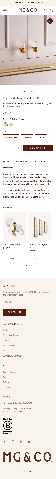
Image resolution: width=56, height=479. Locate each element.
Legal (5, 350)
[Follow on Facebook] (4, 441)
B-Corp (6, 382)
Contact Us (8, 340)
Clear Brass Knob (11, 244)
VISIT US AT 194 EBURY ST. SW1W (28, 2)
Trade (5, 377)
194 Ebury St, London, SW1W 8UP (18, 403)
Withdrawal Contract (12, 355)
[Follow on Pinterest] (20, 441)
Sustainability (9, 345)
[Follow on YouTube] (28, 441)
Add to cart (37, 147)
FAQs (5, 330)
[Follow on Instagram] (12, 441)
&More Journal (9, 371)
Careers (6, 387)
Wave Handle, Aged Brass (37, 245)
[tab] (26, 265)
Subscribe (15, 312)
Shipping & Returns (11, 335)
